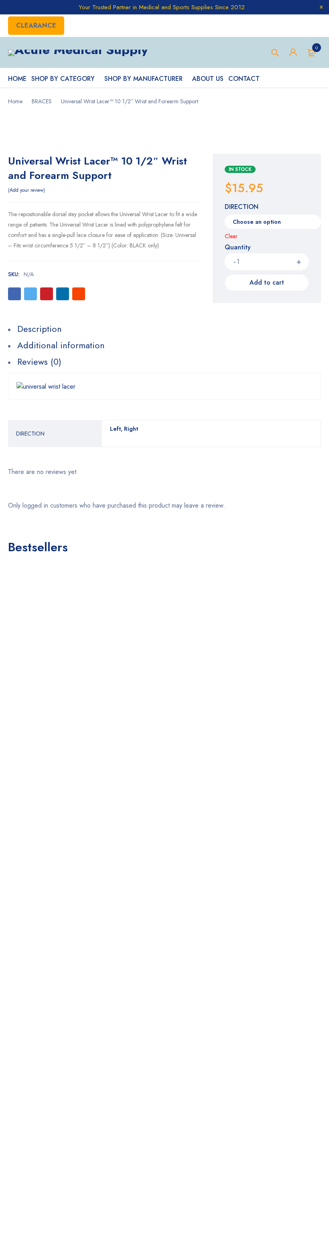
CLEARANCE (36, 25)
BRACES (42, 101)
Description (39, 328)
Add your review (26, 190)
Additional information (61, 345)
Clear (231, 236)
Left (115, 429)
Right (131, 429)
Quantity (238, 247)
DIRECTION (241, 207)
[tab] (160, 328)
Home (15, 101)
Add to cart (267, 282)
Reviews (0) (39, 361)
